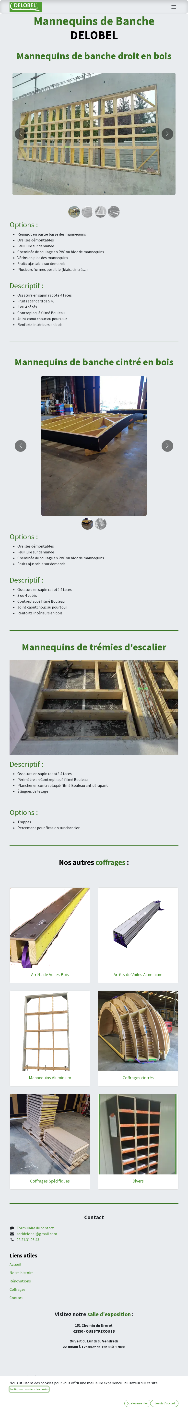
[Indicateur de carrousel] (74, 212)
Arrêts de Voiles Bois (50, 974)
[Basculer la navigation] (173, 7)
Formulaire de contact (35, 1227)
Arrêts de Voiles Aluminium (138, 974)
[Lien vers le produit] (50, 928)
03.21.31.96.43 (28, 1239)
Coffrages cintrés (138, 1077)
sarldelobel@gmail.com (37, 1233)
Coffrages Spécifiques (50, 1181)
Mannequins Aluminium (50, 1077)
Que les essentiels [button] (138, 1403)
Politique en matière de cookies (29, 1389)
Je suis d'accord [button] (165, 1403)
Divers (138, 1181)
